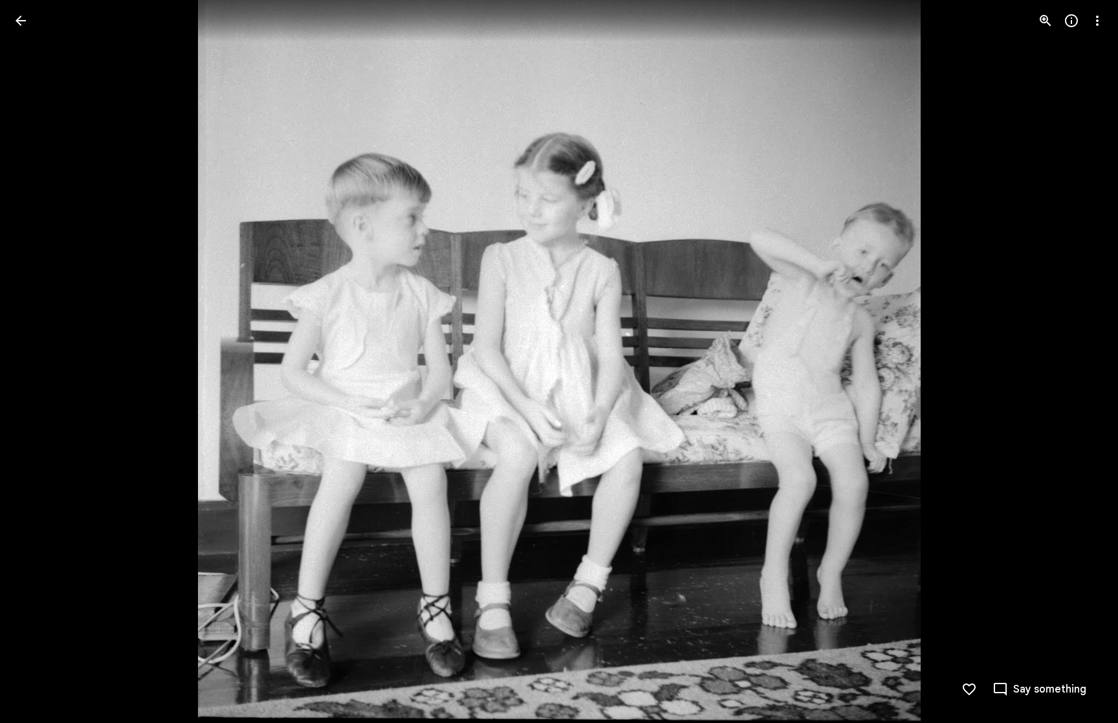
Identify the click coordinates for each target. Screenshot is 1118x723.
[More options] (1097, 21)
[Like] (969, 689)
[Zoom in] (1045, 21)
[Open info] (1071, 21)
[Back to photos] (20, 20)
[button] (36, 362)
